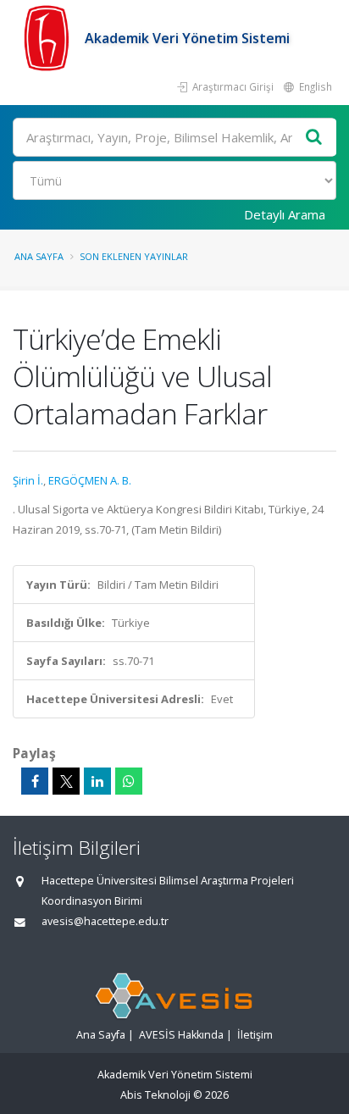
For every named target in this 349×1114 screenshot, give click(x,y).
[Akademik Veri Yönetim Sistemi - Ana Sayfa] (49, 38)
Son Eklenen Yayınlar (134, 256)
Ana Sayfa (39, 256)
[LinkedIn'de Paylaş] (97, 781)
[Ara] (314, 138)
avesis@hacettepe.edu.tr (105, 921)
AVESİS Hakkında (181, 1035)
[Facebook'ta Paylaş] (34, 781)
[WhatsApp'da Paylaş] (128, 781)
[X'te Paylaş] (66, 781)
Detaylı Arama (284, 214)
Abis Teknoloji (155, 1095)
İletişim (255, 1035)
